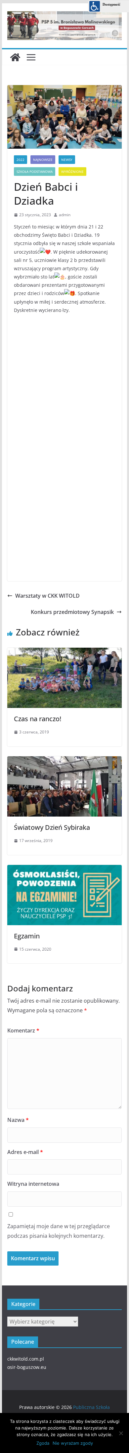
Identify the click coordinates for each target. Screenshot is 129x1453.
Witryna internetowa (33, 1183)
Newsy (66, 159)
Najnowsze (43, 159)
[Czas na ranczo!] (64, 650)
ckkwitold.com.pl (25, 1359)
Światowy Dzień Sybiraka (52, 827)
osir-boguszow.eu (26, 1367)
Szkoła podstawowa (35, 171)
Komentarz (23, 1030)
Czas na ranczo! (37, 718)
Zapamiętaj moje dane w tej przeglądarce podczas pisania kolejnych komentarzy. (58, 1231)
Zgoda (42, 1443)
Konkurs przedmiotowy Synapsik (72, 612)
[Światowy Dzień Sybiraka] (64, 759)
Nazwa (18, 1120)
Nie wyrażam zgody (73, 1443)
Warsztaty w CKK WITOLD (47, 595)
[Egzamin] (64, 868)
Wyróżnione (72, 171)
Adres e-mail (25, 1152)
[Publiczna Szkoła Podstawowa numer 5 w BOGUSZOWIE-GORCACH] (15, 57)
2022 (20, 159)
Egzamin (27, 935)
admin (64, 215)
